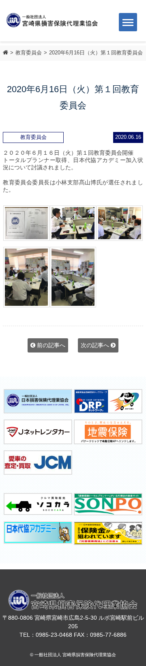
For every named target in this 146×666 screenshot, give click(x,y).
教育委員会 (28, 53)
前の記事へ (50, 345)
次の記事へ (96, 345)
